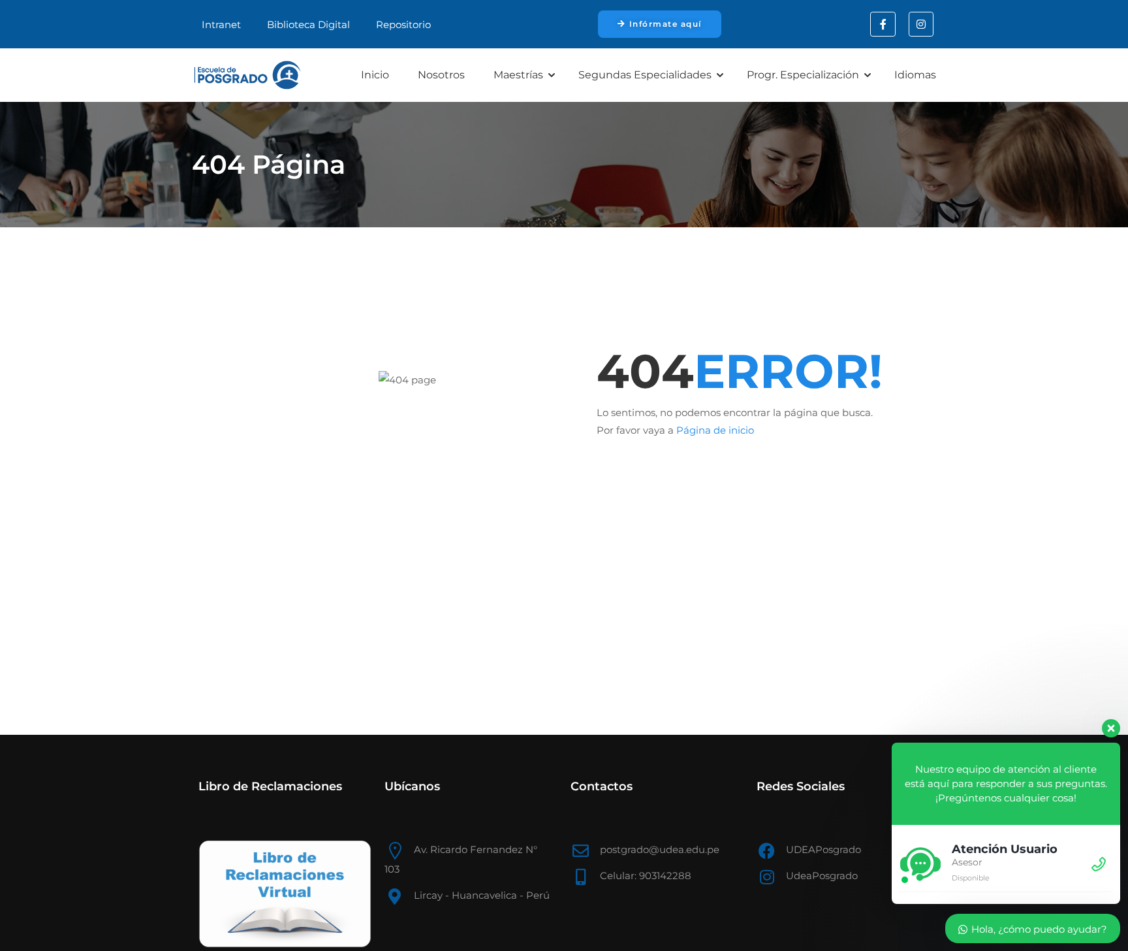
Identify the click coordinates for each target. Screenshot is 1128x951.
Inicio (375, 75)
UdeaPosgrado (822, 875)
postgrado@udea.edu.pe (659, 849)
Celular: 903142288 (645, 875)
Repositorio (403, 24)
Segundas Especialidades (645, 75)
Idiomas (915, 75)
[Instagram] (921, 24)
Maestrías (518, 75)
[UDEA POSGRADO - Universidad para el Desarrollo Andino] (247, 75)
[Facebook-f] (882, 24)
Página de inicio (715, 430)
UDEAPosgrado (823, 849)
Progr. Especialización (803, 75)
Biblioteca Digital (308, 24)
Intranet (221, 24)
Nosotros (441, 75)
